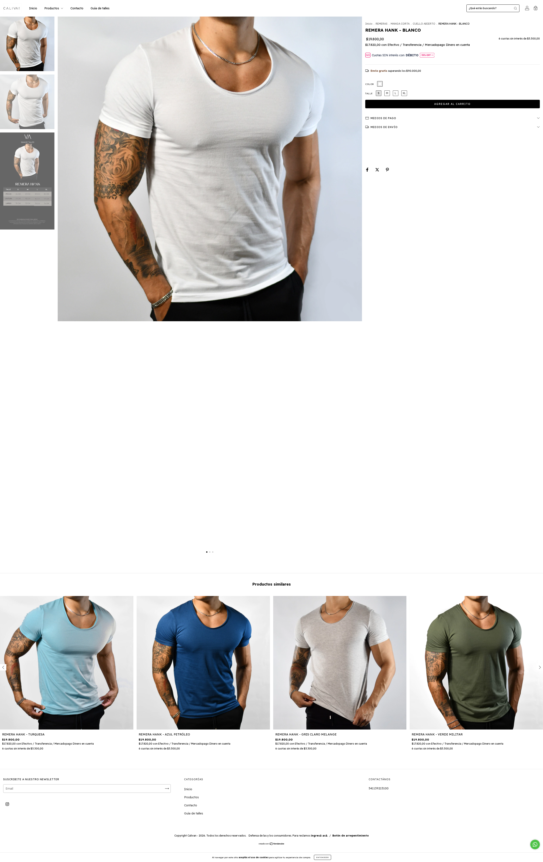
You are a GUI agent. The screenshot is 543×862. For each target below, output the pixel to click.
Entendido (322, 857)
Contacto (76, 8)
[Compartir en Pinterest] (387, 170)
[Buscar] (515, 8)
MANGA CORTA (400, 23)
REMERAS (382, 23)
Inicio (33, 8)
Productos (52, 8)
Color (369, 84)
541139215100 (379, 788)
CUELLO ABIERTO (424, 23)
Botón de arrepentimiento (350, 835)
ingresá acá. (319, 835)
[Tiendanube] (271, 844)
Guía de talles (100, 8)
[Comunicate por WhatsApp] (535, 844)
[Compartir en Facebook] (367, 170)
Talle (369, 93)
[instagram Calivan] (7, 804)
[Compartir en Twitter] (377, 170)
